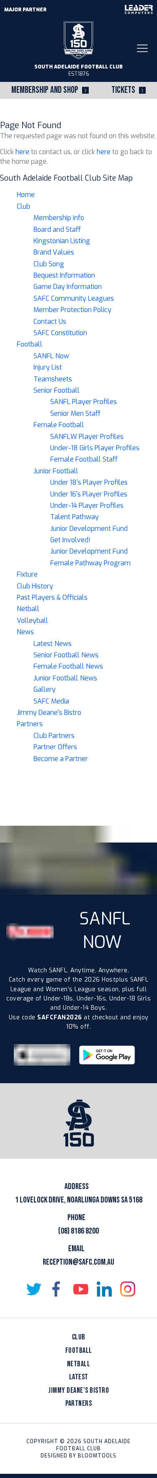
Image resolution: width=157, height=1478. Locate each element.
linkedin (104, 1289)
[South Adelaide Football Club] (78, 39)
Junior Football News (65, 678)
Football (29, 344)
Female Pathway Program (90, 563)
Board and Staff (57, 229)
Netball (28, 608)
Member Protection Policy (72, 309)
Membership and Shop (44, 90)
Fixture (27, 574)
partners (78, 1403)
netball (78, 1364)
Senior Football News (65, 655)
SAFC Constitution (60, 332)
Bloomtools (97, 1455)
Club (23, 206)
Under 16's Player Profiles (88, 494)
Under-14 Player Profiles (87, 505)
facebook (57, 1289)
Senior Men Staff (75, 413)
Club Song (48, 264)
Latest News (52, 643)
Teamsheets (52, 379)
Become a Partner (60, 758)
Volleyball (32, 620)
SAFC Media (51, 701)
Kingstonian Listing (61, 240)
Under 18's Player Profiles (89, 482)
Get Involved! (70, 540)
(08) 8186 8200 (78, 1231)
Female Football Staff (84, 459)
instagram (127, 1289)
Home (26, 194)
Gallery (44, 689)
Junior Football (55, 471)
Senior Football (56, 390)
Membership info (58, 217)
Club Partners (54, 735)
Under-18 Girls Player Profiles (94, 448)
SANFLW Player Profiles (87, 436)
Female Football (58, 424)
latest (78, 1377)
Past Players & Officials (52, 597)
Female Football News (68, 666)
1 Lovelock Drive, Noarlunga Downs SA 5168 (78, 1200)
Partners (30, 723)
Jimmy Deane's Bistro (49, 712)
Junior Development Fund (89, 528)
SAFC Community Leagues (73, 298)
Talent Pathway (74, 516)
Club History (35, 586)
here (22, 151)
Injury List (47, 367)
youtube (80, 1289)
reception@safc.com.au (78, 1262)
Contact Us (49, 321)
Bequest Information (64, 275)
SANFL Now (51, 356)
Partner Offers (55, 747)
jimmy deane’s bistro (78, 1390)
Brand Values (53, 252)
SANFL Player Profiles (83, 401)
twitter (33, 1289)
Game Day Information (67, 286)
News (25, 631)
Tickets (123, 90)
